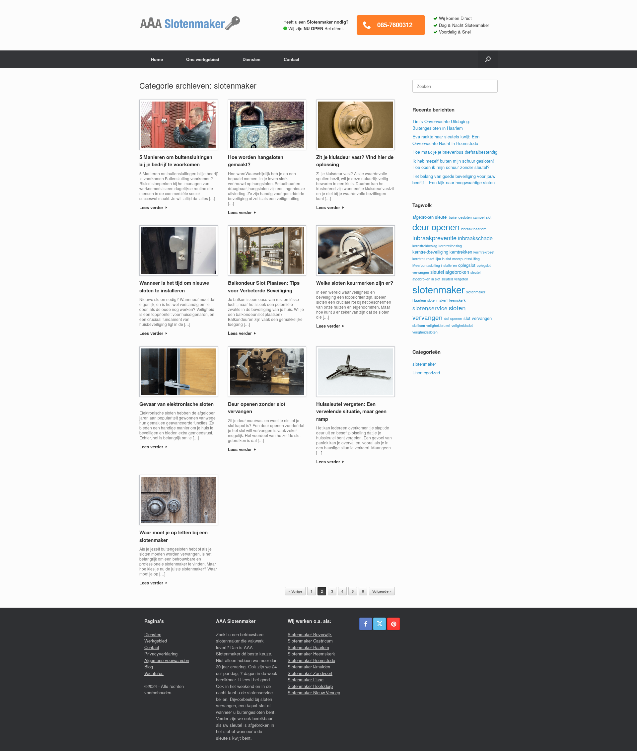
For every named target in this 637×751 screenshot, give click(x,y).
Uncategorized (426, 372)
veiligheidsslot (462, 325)
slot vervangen (477, 318)
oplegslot (466, 265)
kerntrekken (461, 252)
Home (157, 59)
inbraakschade (475, 238)
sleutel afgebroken (449, 271)
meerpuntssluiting (466, 258)
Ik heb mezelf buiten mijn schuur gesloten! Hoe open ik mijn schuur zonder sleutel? (453, 164)
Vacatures (154, 673)
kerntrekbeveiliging (430, 252)
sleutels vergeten (455, 278)
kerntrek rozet (423, 258)
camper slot (482, 217)
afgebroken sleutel (430, 217)
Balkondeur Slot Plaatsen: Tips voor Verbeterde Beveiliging (264, 286)
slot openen (453, 318)
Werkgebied (155, 641)
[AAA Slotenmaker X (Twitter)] (379, 624)
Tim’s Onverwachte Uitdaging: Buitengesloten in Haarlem (441, 124)
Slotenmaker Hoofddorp (310, 686)
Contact (291, 59)
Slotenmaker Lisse (305, 679)
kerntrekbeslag (450, 245)
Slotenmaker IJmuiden (309, 666)
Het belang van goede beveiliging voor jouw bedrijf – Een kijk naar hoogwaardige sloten (453, 179)
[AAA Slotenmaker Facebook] (365, 624)
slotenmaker (438, 289)
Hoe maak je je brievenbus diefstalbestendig (454, 152)
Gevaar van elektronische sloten (176, 404)
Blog (148, 666)
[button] (488, 59)
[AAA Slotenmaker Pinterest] (393, 624)
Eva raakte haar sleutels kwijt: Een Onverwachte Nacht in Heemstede (445, 139)
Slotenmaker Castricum (310, 641)
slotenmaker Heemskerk (446, 300)
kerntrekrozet (483, 252)
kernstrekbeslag (424, 245)
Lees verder (152, 207)
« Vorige (295, 591)
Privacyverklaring (160, 653)
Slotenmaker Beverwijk (310, 634)
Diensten (251, 59)
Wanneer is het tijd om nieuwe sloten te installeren (174, 286)
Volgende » (381, 591)
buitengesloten (460, 217)
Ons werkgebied (202, 59)
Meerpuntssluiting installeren (434, 265)
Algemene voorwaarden (166, 660)
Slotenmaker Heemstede (311, 660)
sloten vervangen (439, 312)
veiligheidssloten (425, 332)
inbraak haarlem (473, 228)
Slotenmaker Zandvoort (310, 673)
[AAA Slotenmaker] (190, 23)
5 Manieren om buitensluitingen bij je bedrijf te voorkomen (175, 160)
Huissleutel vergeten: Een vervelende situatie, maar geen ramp (351, 411)
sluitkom (418, 325)
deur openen (436, 226)
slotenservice (430, 308)
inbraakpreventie (434, 237)
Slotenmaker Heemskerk (311, 653)
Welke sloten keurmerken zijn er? (354, 282)
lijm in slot (443, 258)
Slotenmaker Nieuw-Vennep (314, 692)
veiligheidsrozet (438, 325)
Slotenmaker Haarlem (308, 647)
